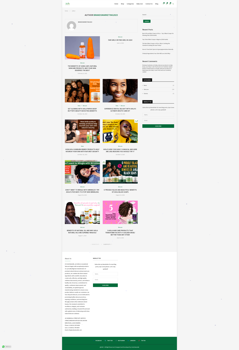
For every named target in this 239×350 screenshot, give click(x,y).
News (159, 85)
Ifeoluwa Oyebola (147, 65)
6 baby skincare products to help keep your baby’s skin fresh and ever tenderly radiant (157, 66)
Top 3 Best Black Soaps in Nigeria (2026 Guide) (155, 39)
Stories (159, 93)
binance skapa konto (148, 68)
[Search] (173, 4)
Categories (130, 4)
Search (144, 14)
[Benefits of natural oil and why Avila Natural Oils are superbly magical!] (82, 212)
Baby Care (140, 4)
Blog (156, 4)
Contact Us (149, 4)
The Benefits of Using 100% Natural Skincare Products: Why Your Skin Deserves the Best (82, 68)
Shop (122, 4)
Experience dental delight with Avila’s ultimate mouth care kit (120, 110)
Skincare (159, 89)
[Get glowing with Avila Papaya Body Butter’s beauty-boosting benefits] (82, 90)
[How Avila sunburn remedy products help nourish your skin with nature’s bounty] (82, 131)
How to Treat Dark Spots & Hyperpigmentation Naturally (157, 49)
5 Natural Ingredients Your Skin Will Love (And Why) (156, 53)
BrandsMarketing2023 (85, 22)
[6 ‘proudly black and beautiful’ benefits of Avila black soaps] (120, 172)
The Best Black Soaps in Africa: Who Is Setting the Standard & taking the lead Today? (156, 44)
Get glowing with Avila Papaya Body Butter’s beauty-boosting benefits (82, 110)
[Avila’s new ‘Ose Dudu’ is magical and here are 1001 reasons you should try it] (120, 131)
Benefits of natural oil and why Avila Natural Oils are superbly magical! (82, 231)
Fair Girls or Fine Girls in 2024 (120, 40)
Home (116, 4)
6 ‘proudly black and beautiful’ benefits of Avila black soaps (120, 191)
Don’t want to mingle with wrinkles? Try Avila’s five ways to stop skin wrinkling (82, 191)
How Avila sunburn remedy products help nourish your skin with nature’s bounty (82, 150)
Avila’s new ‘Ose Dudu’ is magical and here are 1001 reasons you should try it (120, 150)
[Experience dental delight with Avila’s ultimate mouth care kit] (120, 90)
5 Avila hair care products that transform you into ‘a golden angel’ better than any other (120, 232)
